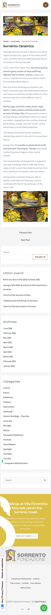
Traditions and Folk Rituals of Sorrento (20, 300)
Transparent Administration (15, 463)
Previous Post (25, 232)
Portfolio (7, 439)
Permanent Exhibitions (13, 435)
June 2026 (7, 328)
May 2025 (7, 337)
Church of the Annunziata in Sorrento (19, 306)
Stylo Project (40, 601)
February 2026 (9, 333)
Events (6, 392)
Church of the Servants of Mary (16, 295)
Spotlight (7, 449)
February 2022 (9, 361)
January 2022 (9, 366)
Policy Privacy (15, 583)
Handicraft (8, 411)
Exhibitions (8, 397)
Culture (6, 388)
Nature (6, 430)
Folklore (7, 402)
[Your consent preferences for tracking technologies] (2, 461)
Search (6, 252)
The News (7, 454)
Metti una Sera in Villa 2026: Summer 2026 (21, 279)
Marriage (7, 425)
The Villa (7, 458)
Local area (7, 421)
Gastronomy (8, 406)
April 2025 (7, 342)
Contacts (36, 579)
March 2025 (8, 347)
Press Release (9, 444)
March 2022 (8, 356)
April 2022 (7, 352)
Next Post (25, 240)
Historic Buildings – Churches (16, 416)
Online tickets (25, 588)
